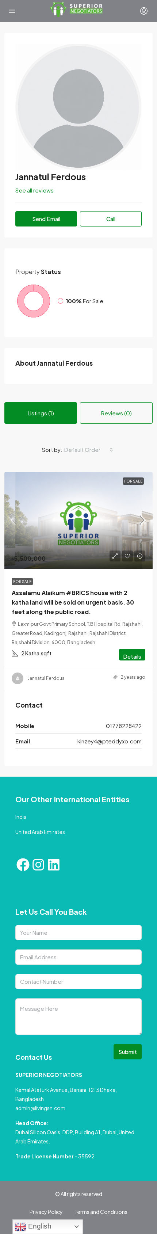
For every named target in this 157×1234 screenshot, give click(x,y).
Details (132, 656)
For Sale (133, 481)
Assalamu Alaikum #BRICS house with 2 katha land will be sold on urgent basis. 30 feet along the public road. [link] (73, 602)
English (38, 1226)
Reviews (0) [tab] (116, 413)
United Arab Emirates (40, 832)
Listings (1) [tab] (41, 413)
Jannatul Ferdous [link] (46, 678)
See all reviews (34, 190)
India (21, 817)
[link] (78, 520)
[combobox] (88, 449)
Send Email (46, 218)
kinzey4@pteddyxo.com (109, 741)
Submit (127, 1051)
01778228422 (124, 725)
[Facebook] (23, 864)
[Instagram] (38, 864)
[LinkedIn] (53, 864)
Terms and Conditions (100, 1211)
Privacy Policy (46, 1211)
